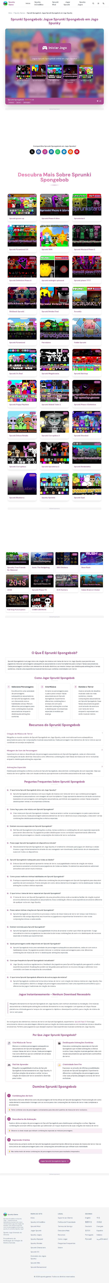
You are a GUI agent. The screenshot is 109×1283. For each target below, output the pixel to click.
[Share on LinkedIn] (51, 151)
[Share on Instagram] (44, 151)
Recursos (61, 1235)
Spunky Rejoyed (37, 1239)
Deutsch (88, 1226)
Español (100, 1230)
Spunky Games (19, 13)
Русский (88, 1239)
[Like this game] (97, 101)
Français (100, 1226)
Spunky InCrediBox (38, 3)
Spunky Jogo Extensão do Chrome (12, 1234)
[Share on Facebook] (38, 151)
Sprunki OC (35, 1252)
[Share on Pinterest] (76, 151)
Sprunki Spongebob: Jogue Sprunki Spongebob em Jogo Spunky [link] (49, 13)
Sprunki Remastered (38, 1267)
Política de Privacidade (66, 1222)
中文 (98, 1218)
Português (89, 1235)
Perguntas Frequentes (66, 1243)
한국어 (87, 1230)
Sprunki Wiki (35, 1263)
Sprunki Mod (55, 3)
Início (28, 3)
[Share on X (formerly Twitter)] (32, 151)
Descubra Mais (63, 1230)
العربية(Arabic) (102, 1239)
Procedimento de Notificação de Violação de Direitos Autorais (12, 1241)
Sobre (60, 1247)
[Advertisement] (54, 125)
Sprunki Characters (38, 1247)
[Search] (93, 3)
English (87, 1218)
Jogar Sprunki (67, 3)
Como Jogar (62, 1239)
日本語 (99, 1222)
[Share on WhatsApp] (57, 151)
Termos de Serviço (65, 1226)
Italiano (99, 1235)
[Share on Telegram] (64, 151)
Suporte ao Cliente (65, 1218)
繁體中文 (88, 1222)
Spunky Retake (36, 1243)
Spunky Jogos (81, 3)
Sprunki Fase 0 (80, 1022)
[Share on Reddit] (70, 151)
